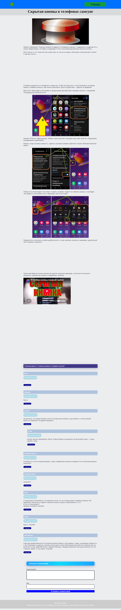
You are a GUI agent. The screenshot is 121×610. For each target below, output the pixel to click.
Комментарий (31, 569)
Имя (27, 583)
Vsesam (95, 4)
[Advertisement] (60, 69)
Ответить (27, 385)
